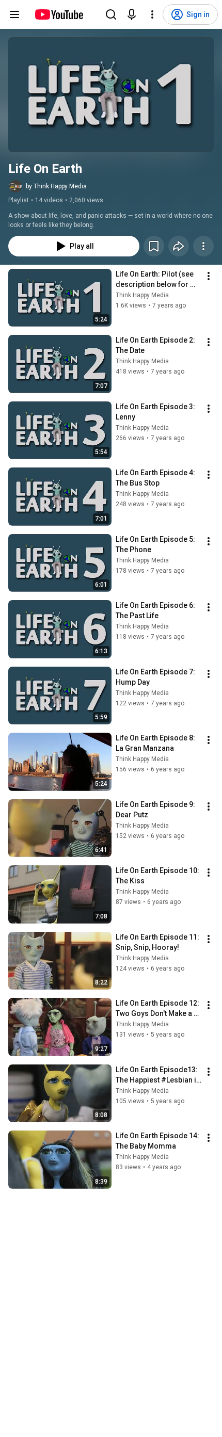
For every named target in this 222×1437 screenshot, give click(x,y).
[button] (111, 94)
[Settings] (152, 14)
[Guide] (14, 14)
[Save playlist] (154, 246)
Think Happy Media (142, 295)
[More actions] (203, 246)
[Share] (178, 246)
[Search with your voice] (131, 14)
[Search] (111, 14)
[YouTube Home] (58, 14)
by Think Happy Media (56, 186)
